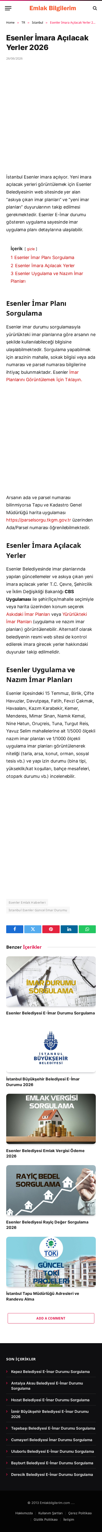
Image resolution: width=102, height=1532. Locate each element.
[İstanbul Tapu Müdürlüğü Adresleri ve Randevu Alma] (51, 1262)
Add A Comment (50, 1318)
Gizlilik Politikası (46, 1519)
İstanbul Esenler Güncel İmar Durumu (38, 910)
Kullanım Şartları (50, 1513)
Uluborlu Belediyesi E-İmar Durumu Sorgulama (52, 1451)
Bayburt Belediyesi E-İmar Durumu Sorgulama (52, 1463)
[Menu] (8, 8)
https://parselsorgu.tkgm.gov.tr (38, 519)
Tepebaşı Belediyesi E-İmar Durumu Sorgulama (53, 1428)
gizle (31, 249)
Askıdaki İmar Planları (28, 614)
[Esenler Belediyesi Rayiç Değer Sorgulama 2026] (51, 1190)
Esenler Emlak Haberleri (27, 902)
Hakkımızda (24, 1513)
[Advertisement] (51, 120)
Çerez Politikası (80, 1513)
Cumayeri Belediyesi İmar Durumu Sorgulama (51, 1439)
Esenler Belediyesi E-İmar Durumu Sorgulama (50, 1012)
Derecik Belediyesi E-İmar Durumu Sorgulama (52, 1474)
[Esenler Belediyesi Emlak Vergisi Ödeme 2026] (51, 1119)
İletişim (68, 1519)
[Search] (94, 8)
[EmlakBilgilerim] (53, 8)
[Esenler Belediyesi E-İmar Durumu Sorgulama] (51, 981)
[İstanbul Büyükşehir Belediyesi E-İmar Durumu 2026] (51, 1047)
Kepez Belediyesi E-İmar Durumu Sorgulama (50, 1371)
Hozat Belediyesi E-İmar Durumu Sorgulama (50, 1400)
